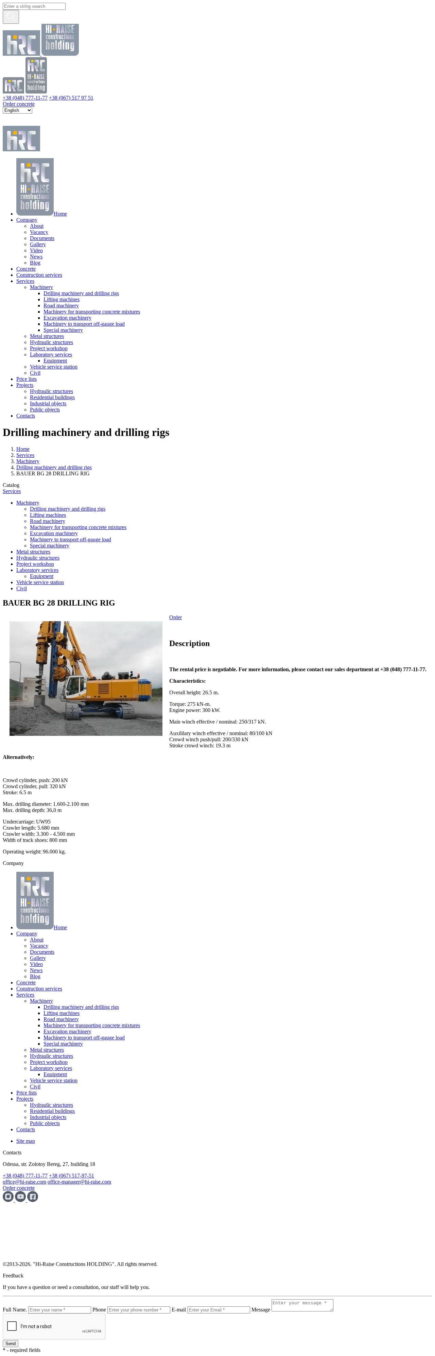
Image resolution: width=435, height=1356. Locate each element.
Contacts (25, 416)
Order (175, 617)
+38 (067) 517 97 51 (71, 98)
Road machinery (61, 305)
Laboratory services (51, 354)
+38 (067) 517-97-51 (71, 1176)
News (36, 256)
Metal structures (47, 336)
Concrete (26, 269)
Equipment (55, 360)
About (37, 226)
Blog (35, 263)
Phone (99, 1309)
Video (36, 250)
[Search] (11, 17)
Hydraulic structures (51, 342)
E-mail (179, 1309)
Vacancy (39, 232)
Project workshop (49, 348)
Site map (25, 1141)
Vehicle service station (53, 367)
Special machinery (63, 330)
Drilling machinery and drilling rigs (81, 293)
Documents (42, 238)
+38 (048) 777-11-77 (25, 98)
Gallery (38, 244)
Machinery (41, 287)
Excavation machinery (67, 318)
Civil (35, 373)
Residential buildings (52, 397)
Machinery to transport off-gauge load (84, 324)
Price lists (26, 379)
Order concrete (19, 104)
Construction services (39, 275)
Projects (24, 385)
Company (26, 220)
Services (25, 281)
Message (260, 1309)
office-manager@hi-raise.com (79, 1182)
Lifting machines (62, 299)
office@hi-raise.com (24, 1182)
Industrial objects (48, 403)
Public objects (45, 409)
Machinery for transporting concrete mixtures (92, 312)
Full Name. (15, 1309)
